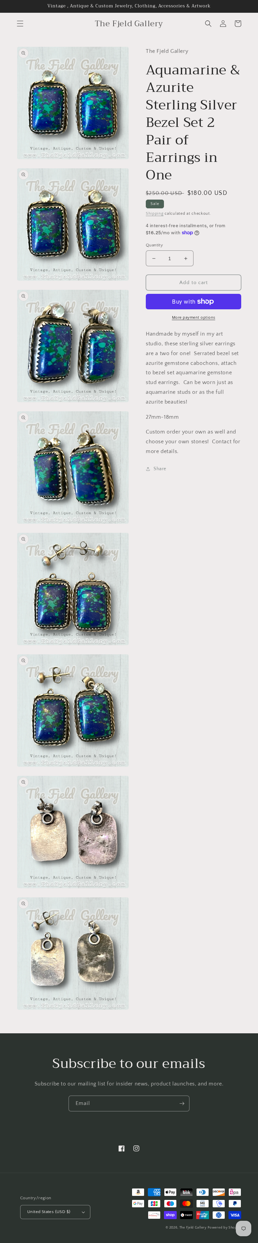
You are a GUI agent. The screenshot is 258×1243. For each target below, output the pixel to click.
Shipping (155, 213)
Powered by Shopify (224, 1228)
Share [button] (160, 469)
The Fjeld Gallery (193, 1228)
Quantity (154, 245)
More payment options (193, 317)
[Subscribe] (181, 1103)
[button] (20, 23)
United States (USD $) (48, 1211)
